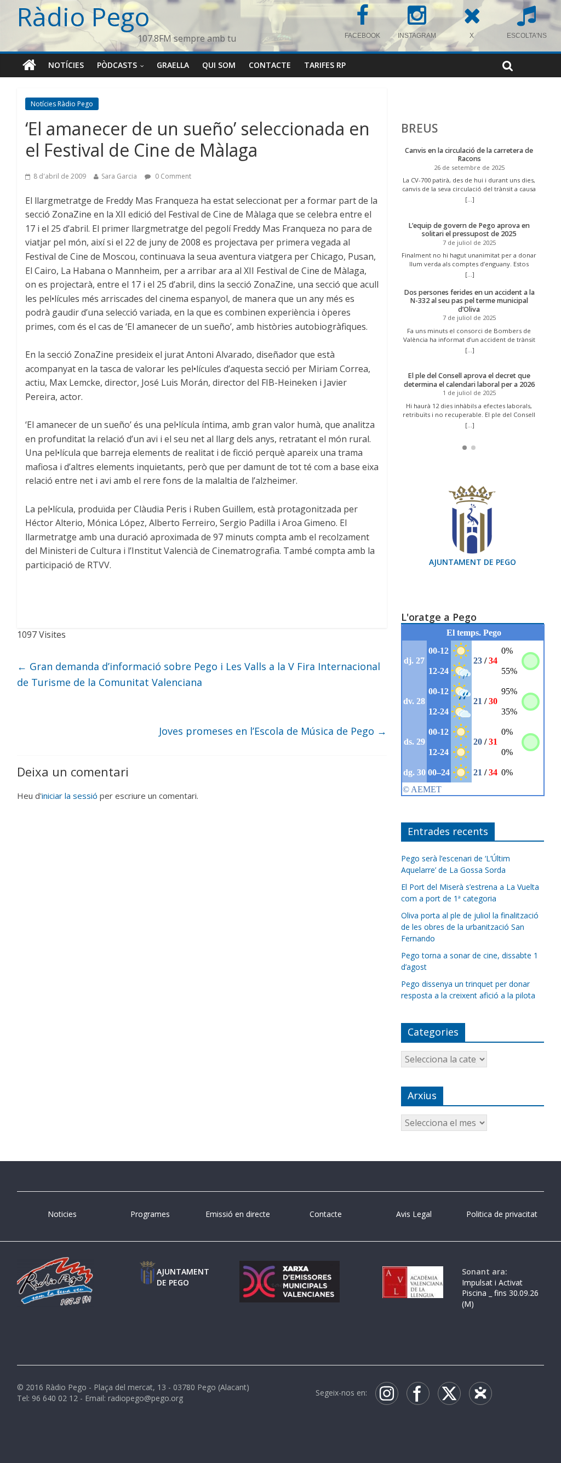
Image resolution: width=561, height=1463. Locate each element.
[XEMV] (289, 1271)
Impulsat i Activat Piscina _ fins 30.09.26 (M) (500, 1293)
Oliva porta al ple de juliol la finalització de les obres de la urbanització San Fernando (470, 927)
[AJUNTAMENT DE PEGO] (148, 1271)
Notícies (66, 65)
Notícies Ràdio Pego (62, 103)
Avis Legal (414, 1214)
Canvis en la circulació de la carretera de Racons (469, 154)
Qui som (219, 65)
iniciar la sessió (70, 795)
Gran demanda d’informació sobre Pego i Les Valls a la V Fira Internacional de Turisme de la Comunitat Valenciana (198, 674)
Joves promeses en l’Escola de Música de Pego (273, 731)
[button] (464, 447)
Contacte (270, 65)
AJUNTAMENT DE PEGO (472, 562)
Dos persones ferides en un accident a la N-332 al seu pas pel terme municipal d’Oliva (469, 300)
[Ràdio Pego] (29, 65)
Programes (150, 1214)
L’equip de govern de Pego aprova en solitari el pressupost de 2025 (469, 229)
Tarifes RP (325, 65)
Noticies (62, 1214)
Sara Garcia (119, 176)
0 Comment (172, 176)
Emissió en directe (237, 1214)
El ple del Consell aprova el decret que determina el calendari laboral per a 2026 (469, 380)
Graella (173, 65)
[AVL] (412, 1271)
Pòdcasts (117, 65)
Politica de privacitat (501, 1214)
